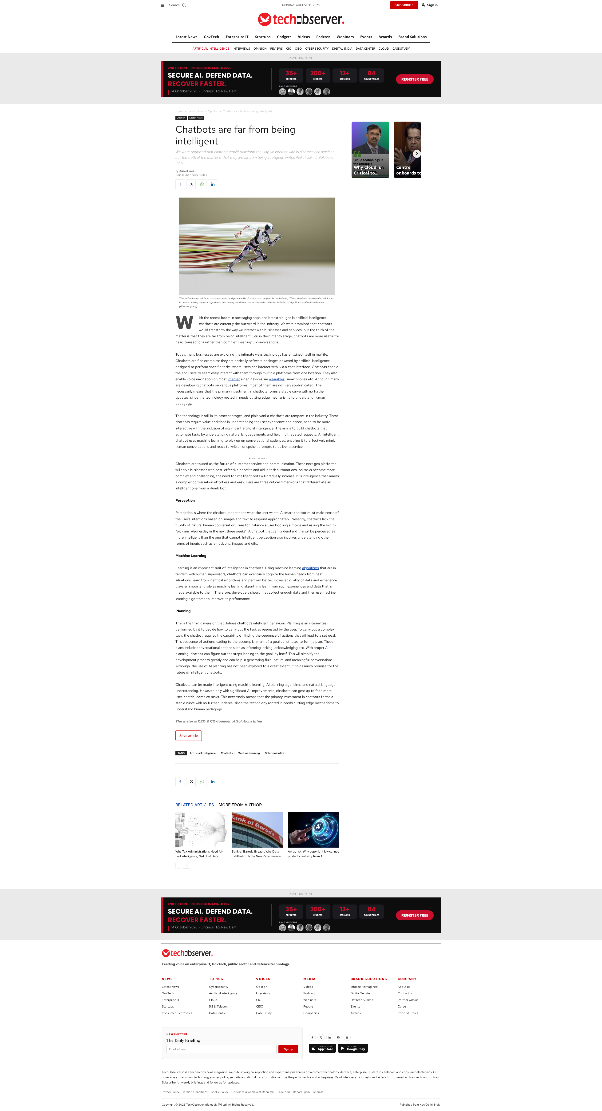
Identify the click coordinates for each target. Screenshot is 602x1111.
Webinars (309, 1000)
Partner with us (408, 1000)
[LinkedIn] (329, 1037)
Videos (308, 987)
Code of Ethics (408, 1013)
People (308, 1006)
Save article (188, 735)
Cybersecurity (218, 987)
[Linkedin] (212, 184)
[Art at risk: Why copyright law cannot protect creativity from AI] (313, 830)
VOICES (263, 979)
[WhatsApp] (201, 184)
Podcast (309, 993)
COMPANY (407, 979)
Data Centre (217, 1013)
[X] (191, 184)
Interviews (263, 993)
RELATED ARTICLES (194, 804)
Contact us (405, 993)
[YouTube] (338, 1037)
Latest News (195, 111)
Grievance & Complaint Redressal (252, 1092)
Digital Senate (360, 993)
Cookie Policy (219, 1092)
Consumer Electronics (177, 1013)
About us (404, 987)
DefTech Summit (362, 1000)
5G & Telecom (219, 1006)
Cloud (213, 1000)
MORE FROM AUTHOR (240, 804)
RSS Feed (283, 1092)
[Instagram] (347, 1037)
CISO (259, 1006)
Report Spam (301, 1092)
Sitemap (318, 1092)
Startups (168, 1006)
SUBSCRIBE (404, 5)
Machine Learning (249, 753)
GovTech (168, 993)
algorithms (310, 568)
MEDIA (309, 979)
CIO (258, 1000)
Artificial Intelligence (203, 753)
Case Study (264, 1013)
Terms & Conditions (194, 1092)
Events (355, 1006)
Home (179, 111)
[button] (178, 5)
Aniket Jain (186, 171)
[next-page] (186, 866)
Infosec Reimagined (364, 987)
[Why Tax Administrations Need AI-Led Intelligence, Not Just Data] (201, 830)
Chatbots (227, 753)
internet (234, 379)
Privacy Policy (170, 1092)
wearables (277, 379)
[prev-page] (178, 866)
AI (327, 647)
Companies (311, 1013)
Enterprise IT (170, 1000)
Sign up (288, 1049)
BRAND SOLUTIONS (369, 979)
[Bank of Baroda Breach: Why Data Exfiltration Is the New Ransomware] (257, 830)
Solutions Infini (274, 753)
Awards (356, 1013)
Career (402, 1006)
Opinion (213, 111)
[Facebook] (180, 184)
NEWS (167, 979)
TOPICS (216, 979)
